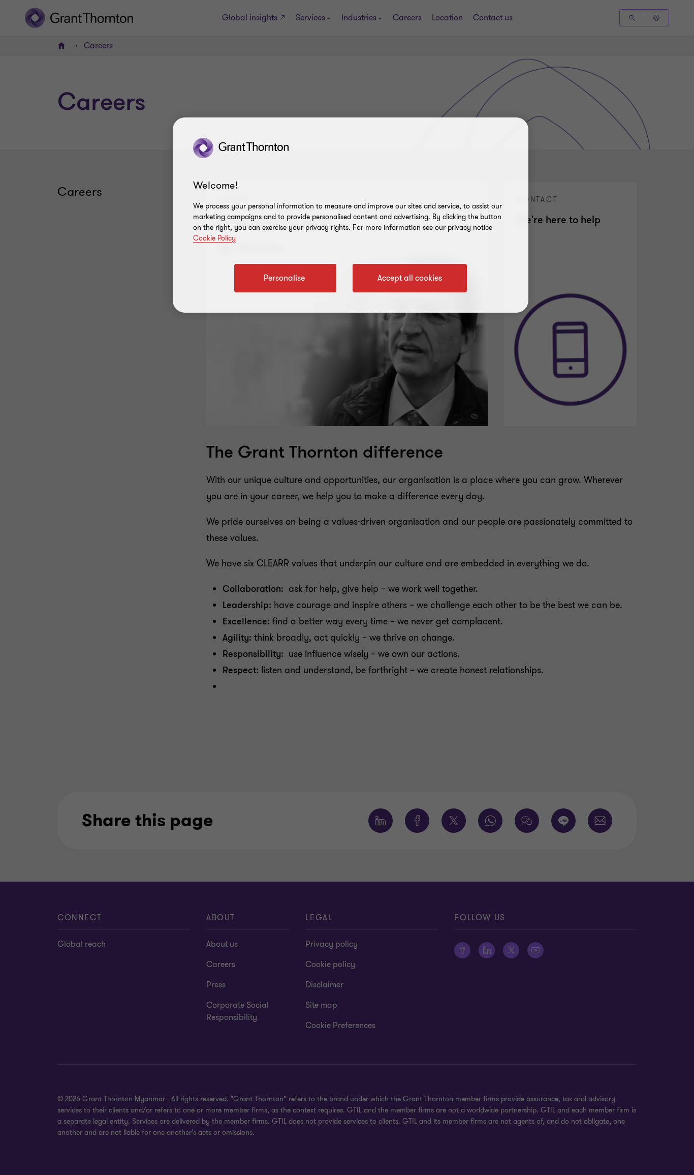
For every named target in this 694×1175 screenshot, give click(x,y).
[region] (350, 215)
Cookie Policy (214, 238)
